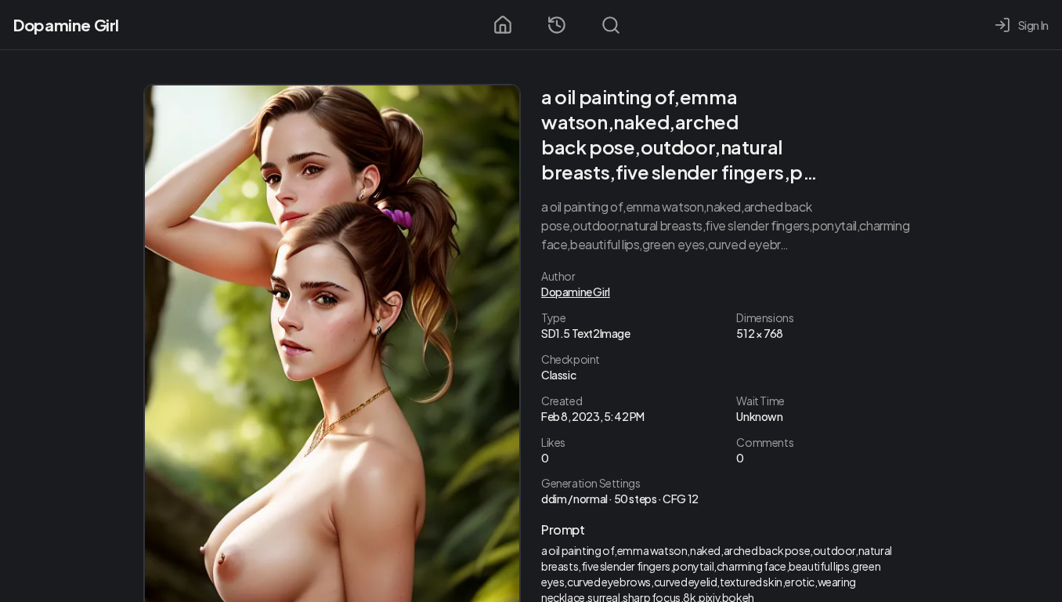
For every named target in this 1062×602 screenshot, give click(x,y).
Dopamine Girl (66, 24)
